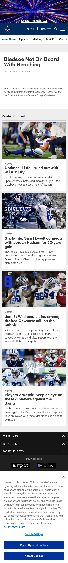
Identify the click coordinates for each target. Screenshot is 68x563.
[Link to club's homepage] (7, 27)
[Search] (55, 28)
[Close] (63, 477)
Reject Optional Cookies (34, 545)
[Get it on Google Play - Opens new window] (46, 467)
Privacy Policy (16, 526)
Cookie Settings (34, 534)
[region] (34, 517)
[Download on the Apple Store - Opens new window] (20, 466)
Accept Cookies (34, 555)
